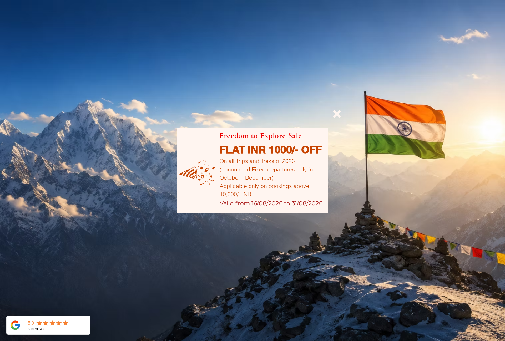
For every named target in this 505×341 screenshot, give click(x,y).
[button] (337, 114)
